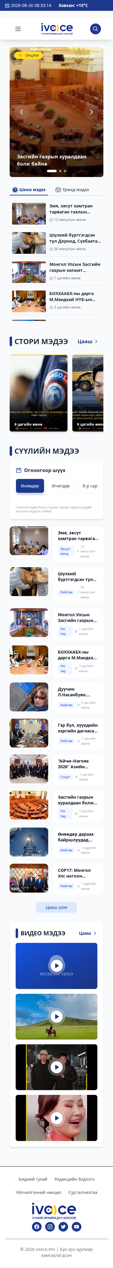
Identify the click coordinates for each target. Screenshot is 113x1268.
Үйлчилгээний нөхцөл (38, 1192)
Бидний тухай (33, 1179)
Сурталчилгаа (82, 1192)
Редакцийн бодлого (75, 1179)
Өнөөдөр (30, 486)
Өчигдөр (61, 486)
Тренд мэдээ (75, 189)
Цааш (85, 341)
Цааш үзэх (56, 907)
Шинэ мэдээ (32, 189)
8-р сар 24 (93, 486)
